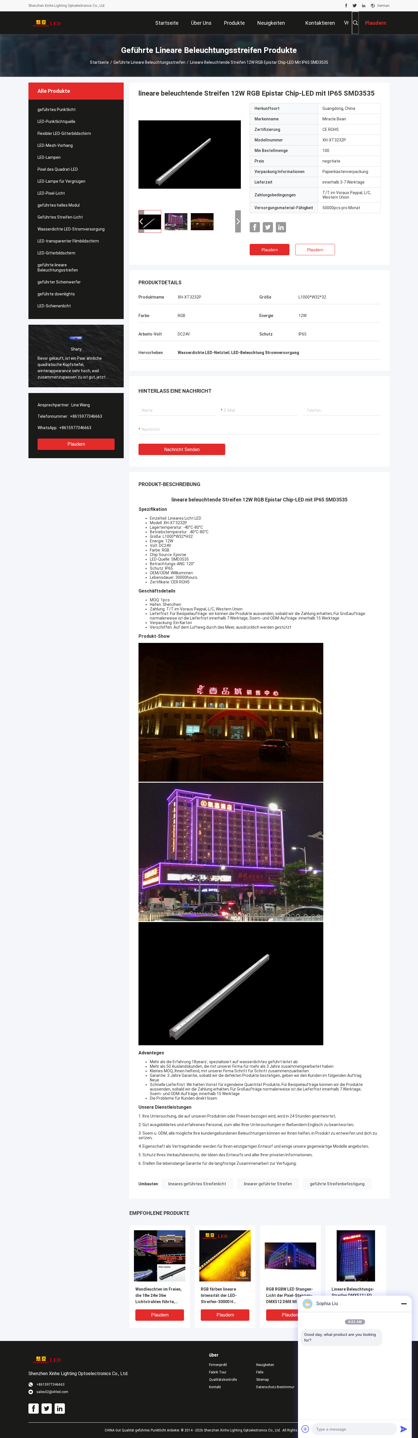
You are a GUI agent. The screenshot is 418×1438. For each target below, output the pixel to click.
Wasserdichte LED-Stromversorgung (71, 229)
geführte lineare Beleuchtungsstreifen (149, 62)
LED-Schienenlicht (54, 306)
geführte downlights (56, 294)
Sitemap (262, 1380)
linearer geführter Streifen (268, 1184)
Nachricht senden (182, 449)
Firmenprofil (218, 1365)
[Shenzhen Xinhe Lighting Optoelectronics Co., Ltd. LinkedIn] (363, 5)
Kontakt (215, 1387)
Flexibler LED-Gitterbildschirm (64, 133)
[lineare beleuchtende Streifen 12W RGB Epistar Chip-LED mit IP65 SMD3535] (189, 154)
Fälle (259, 1372)
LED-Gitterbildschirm (56, 253)
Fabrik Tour (217, 1372)
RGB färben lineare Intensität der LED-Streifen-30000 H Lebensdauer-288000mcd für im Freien (225, 1296)
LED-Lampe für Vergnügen (61, 181)
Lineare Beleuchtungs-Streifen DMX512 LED (353, 1292)
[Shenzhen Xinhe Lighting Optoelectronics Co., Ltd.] (46, 22)
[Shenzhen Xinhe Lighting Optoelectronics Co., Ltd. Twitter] (355, 5)
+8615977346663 (86, 416)
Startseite (99, 62)
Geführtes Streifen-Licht (60, 217)
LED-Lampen (49, 157)
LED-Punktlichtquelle (56, 121)
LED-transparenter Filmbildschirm (68, 241)
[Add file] (305, 1429)
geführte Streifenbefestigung (337, 1184)
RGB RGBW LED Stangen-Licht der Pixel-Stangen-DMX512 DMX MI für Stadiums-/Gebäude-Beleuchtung (289, 1296)
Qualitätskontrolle (223, 1380)
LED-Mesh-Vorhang (55, 145)
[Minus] (403, 1303)
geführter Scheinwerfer (59, 282)
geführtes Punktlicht (57, 109)
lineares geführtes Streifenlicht (197, 1184)
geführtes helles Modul (59, 205)
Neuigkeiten (265, 1365)
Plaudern (76, 444)
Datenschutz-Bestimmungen (275, 1387)
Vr (346, 23)
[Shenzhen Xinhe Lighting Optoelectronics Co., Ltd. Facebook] (346, 5)
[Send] (403, 1429)
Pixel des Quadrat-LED (58, 169)
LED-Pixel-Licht (51, 193)
